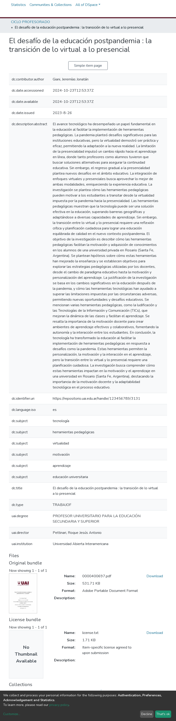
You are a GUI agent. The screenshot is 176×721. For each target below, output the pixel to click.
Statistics (18, 4)
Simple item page (88, 65)
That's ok (163, 714)
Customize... (11, 714)
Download (154, 576)
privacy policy (59, 705)
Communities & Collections (51, 4)
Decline (146, 714)
